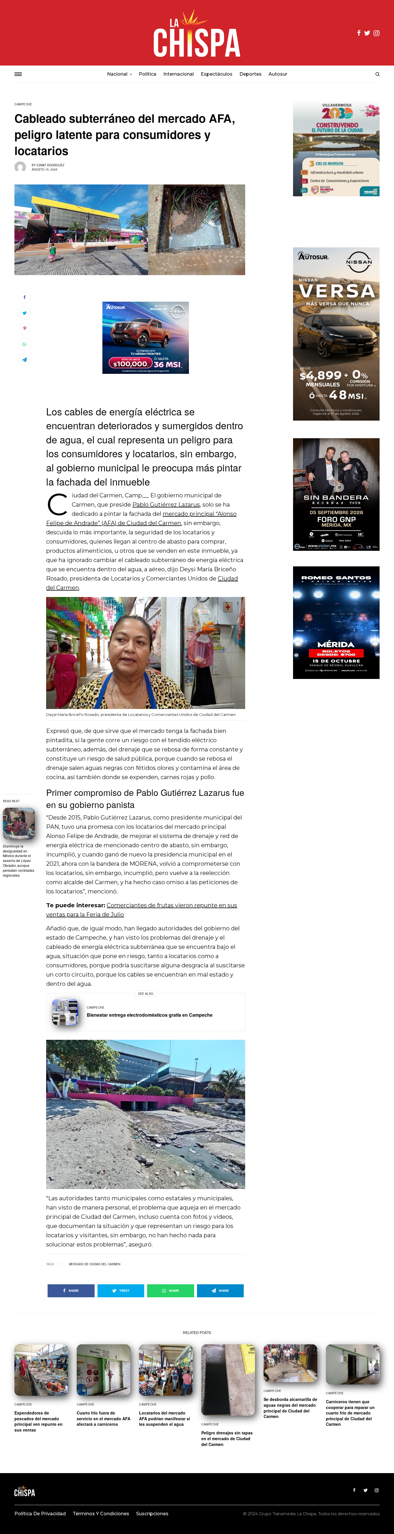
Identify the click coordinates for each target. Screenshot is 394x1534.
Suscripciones (152, 1513)
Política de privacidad (40, 1513)
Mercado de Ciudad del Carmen (94, 1264)
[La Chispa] (197, 33)
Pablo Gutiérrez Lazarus (166, 504)
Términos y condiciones (101, 1513)
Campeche (23, 104)
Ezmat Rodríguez (50, 165)
